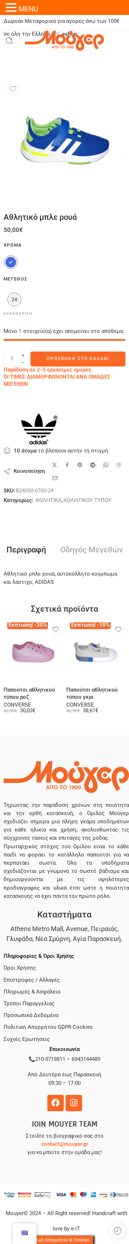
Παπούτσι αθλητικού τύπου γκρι (92, 693)
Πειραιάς (104, 928)
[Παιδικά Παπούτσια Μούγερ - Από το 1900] (64, 41)
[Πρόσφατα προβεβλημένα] (117, 1231)
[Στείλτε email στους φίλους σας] (55, 478)
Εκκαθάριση (18, 313)
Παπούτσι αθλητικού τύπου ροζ (29, 693)
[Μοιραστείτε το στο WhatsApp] (106, 465)
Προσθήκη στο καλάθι (78, 358)
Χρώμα (13, 245)
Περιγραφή (26, 550)
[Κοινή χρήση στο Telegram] (93, 465)
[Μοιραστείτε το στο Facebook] (67, 464)
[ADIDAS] (39, 429)
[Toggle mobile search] (9, 41)
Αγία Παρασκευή (97, 938)
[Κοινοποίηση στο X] (54, 465)
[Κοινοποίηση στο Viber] (119, 465)
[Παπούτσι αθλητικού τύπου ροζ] (33, 651)
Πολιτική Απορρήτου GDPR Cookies (48, 1027)
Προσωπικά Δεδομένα (31, 1015)
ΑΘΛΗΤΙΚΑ (48, 500)
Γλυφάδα (19, 938)
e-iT (75, 1229)
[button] (12, 7)
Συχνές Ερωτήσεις (27, 1039)
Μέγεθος (15, 279)
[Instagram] (74, 1103)
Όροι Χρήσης (20, 968)
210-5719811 (50, 1059)
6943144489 (86, 1059)
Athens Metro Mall (36, 928)
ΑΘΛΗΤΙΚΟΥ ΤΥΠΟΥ (87, 500)
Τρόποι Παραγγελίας (29, 1004)
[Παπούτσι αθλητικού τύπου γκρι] (95, 651)
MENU (28, 9)
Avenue (77, 928)
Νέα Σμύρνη (52, 938)
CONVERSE (17, 705)
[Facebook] (55, 1103)
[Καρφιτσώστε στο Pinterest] (80, 465)
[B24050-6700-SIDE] (64, 140)
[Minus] (23, 362)
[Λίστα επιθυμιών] (13, 89)
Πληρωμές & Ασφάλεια (32, 992)
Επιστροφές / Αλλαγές (32, 980)
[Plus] (23, 355)
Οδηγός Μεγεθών (91, 550)
